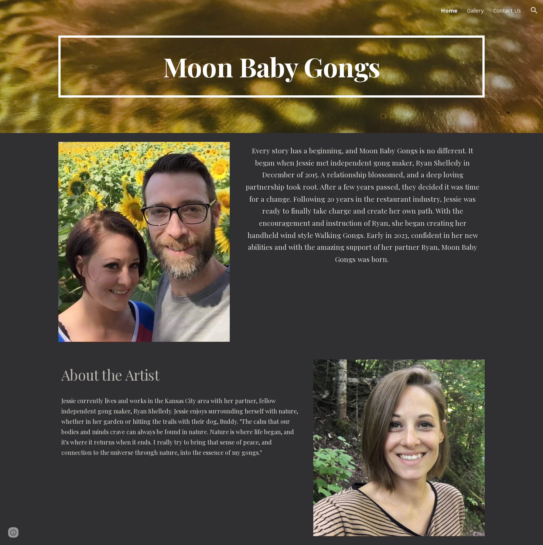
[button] (534, 10)
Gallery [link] (475, 10)
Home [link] (449, 10)
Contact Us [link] (507, 10)
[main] (271, 66)
